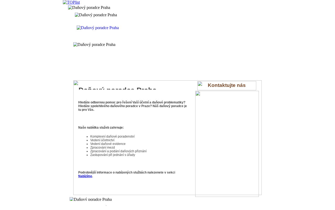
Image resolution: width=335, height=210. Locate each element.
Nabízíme (85, 176)
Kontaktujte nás (227, 85)
